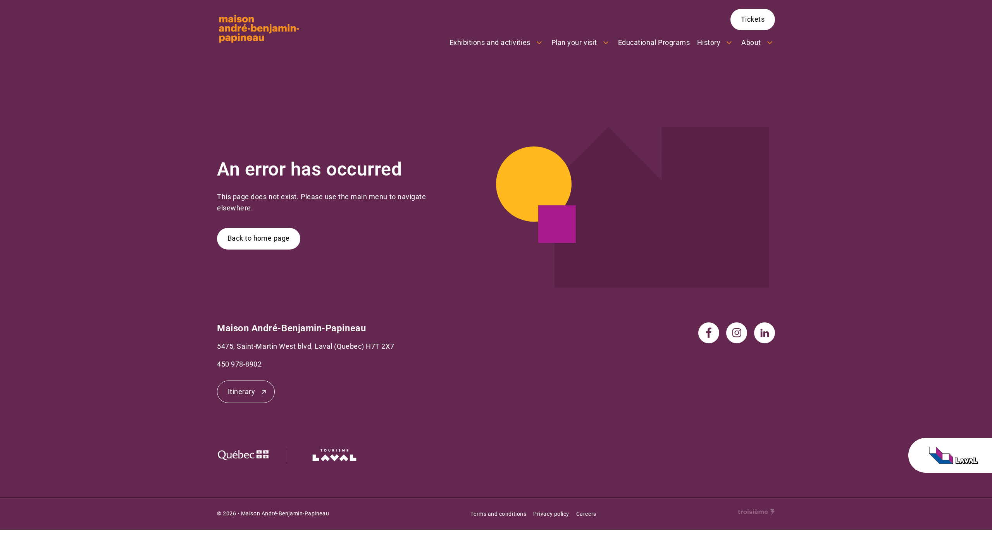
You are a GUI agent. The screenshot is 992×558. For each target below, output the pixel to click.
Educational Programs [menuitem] (654, 42)
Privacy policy (551, 514)
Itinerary (241, 392)
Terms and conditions (498, 514)
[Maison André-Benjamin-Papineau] (259, 29)
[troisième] (756, 512)
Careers (586, 514)
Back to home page (258, 238)
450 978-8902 (239, 364)
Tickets (753, 19)
